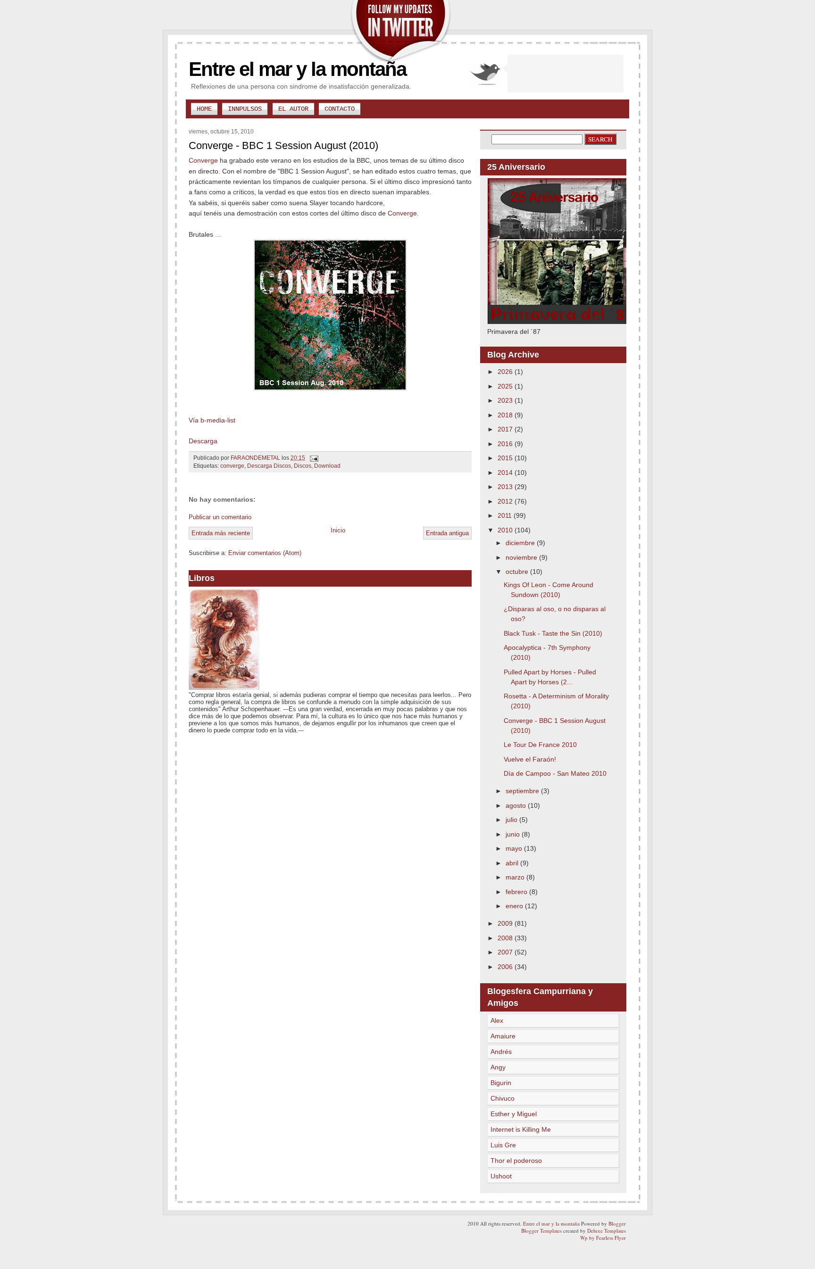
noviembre (522, 557)
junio (514, 834)
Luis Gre (503, 1145)
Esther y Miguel (514, 1114)
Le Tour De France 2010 (540, 744)
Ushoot (501, 1176)
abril (513, 863)
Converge (203, 160)
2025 (506, 386)
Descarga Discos (269, 466)
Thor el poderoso (516, 1160)
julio (512, 819)
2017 (506, 429)
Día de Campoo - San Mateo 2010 (555, 773)
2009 (506, 923)
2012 (506, 501)
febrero (517, 892)
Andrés (501, 1051)
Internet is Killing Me (521, 1129)
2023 (506, 400)
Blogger (617, 1223)
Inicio (338, 530)
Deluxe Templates (606, 1230)
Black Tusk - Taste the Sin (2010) (553, 633)
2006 (506, 966)
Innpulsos (245, 109)
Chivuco (503, 1098)
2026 (506, 371)
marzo (516, 877)
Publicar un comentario (220, 517)
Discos (302, 466)
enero (515, 906)
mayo (515, 848)
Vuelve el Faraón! (530, 759)
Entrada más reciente (220, 533)
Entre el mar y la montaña (297, 69)
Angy (498, 1067)
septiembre (523, 791)
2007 (506, 952)
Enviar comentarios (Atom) (264, 552)
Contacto (339, 109)
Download (327, 466)
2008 (506, 938)
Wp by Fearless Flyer (603, 1237)
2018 (506, 415)
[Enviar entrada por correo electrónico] (313, 458)
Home (204, 109)
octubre (518, 571)
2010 (506, 530)
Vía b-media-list (212, 420)
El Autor (293, 109)
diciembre (521, 543)
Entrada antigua (447, 533)
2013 (506, 486)
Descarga (203, 441)
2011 (506, 515)
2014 (506, 472)
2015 (506, 458)
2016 (506, 444)
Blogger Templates (541, 1230)
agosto (517, 805)
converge (232, 466)
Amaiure (503, 1036)
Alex (497, 1020)
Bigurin (501, 1083)
